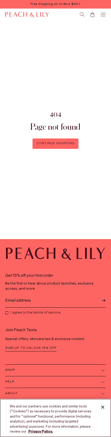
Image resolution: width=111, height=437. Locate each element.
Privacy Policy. (40, 431)
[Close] (102, 407)
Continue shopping (55, 143)
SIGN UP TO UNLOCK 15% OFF (31, 348)
